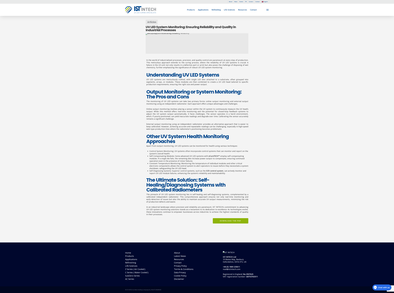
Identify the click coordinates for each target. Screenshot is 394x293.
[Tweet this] (139, 67)
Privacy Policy (180, 265)
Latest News (180, 256)
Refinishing (130, 262)
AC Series (129, 279)
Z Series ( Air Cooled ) (135, 269)
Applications (131, 259)
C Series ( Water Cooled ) (136, 272)
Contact (178, 262)
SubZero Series (132, 275)
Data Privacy (180, 272)
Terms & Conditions (183, 269)
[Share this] (139, 61)
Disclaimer (179, 279)
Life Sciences (131, 265)
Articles (151, 22)
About (177, 252)
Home (128, 252)
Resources (179, 259)
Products (129, 256)
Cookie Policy (180, 275)
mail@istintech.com (231, 269)
